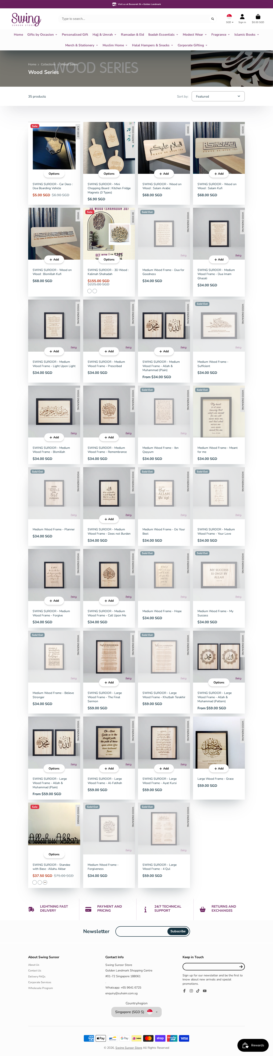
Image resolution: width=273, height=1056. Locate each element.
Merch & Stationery (79, 45)
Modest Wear (193, 34)
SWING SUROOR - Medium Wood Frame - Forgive (54, 588)
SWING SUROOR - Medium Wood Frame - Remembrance (109, 425)
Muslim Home (113, 45)
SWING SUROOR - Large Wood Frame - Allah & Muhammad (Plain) (54, 758)
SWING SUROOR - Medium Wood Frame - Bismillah (54, 425)
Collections (48, 64)
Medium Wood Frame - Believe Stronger (54, 672)
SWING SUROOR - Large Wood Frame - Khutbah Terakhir (164, 672)
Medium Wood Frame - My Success (219, 588)
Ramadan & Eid (132, 34)
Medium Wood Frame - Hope (164, 588)
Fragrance (218, 34)
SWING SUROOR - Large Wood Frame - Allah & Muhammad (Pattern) (219, 672)
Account (242, 18)
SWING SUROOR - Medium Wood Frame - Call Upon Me (109, 588)
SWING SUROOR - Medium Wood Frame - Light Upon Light (54, 341)
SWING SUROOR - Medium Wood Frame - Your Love (219, 506)
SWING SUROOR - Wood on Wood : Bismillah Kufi (54, 252)
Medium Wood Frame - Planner (54, 506)
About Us (33, 965)
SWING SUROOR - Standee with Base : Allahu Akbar (54, 845)
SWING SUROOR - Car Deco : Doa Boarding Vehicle (54, 163)
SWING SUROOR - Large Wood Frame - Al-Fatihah (109, 758)
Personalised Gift (75, 34)
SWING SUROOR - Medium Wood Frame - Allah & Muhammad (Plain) (164, 341)
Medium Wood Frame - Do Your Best (164, 506)
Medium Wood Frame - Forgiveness (109, 845)
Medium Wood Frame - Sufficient (219, 341)
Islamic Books (245, 34)
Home (18, 34)
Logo (26, 18)
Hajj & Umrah (103, 34)
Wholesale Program (40, 988)
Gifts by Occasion (40, 34)
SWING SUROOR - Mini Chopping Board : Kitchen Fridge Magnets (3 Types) (109, 163)
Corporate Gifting (191, 45)
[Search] (212, 18)
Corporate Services (39, 982)
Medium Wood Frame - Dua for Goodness (164, 252)
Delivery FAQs (36, 976)
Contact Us (34, 970)
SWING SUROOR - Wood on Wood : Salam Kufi (219, 163)
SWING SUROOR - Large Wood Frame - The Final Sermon (109, 672)
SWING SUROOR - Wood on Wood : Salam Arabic (164, 163)
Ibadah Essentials (161, 34)
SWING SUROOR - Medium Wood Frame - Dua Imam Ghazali (219, 252)
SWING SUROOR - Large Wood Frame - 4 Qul (164, 845)
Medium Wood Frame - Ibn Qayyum (164, 425)
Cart (258, 18)
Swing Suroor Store (128, 1048)
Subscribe (178, 931)
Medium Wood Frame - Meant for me (219, 425)
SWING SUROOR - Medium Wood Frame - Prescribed (109, 341)
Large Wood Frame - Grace (219, 758)
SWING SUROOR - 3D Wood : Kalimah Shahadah (109, 252)
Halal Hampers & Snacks (151, 45)
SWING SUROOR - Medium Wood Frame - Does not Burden (109, 506)
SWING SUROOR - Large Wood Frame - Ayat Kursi (164, 758)
